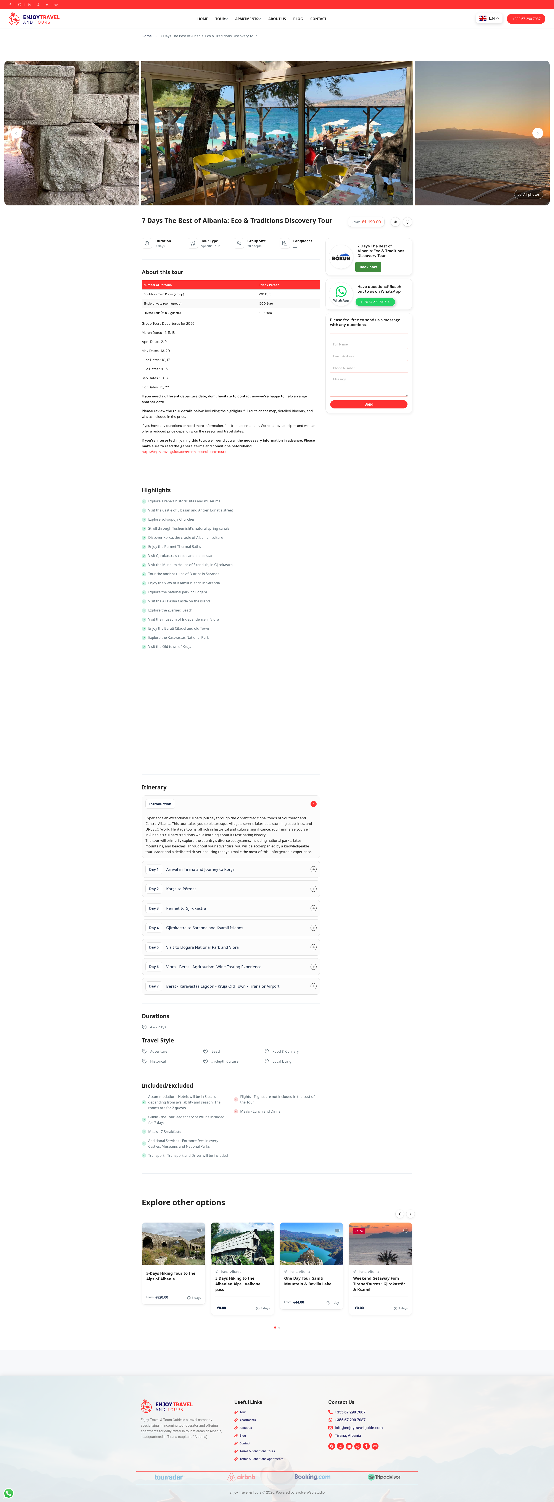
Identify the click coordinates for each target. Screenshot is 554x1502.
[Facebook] (331, 1446)
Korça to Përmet (172, 888)
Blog (298, 18)
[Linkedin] (349, 1446)
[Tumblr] (366, 1446)
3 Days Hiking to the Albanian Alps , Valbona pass (238, 1284)
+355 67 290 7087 (527, 18)
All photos (531, 194)
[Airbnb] (357, 1446)
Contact (318, 18)
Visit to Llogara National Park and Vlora (194, 947)
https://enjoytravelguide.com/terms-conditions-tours (184, 451)
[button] (275, 1327)
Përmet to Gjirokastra (177, 908)
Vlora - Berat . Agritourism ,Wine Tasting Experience (205, 966)
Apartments (246, 18)
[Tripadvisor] (375, 1446)
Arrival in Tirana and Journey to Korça (192, 869)
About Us (277, 18)
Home (202, 18)
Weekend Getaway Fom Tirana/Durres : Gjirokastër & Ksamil (379, 1284)
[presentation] (16, 133)
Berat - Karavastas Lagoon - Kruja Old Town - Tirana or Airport (214, 986)
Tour (220, 18)
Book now (368, 267)
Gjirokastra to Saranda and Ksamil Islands (196, 927)
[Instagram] (340, 1446)
